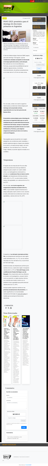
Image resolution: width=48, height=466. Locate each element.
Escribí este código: (10, 411)
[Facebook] (38, 1)
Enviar (23, 427)
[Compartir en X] (8, 308)
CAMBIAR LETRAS (40, 64)
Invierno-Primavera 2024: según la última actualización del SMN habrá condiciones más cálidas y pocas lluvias (16, 334)
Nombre (7, 395)
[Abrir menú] (2, 15)
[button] (29, 1)
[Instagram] (40, 1)
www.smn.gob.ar (22, 294)
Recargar (23, 420)
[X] (36, 1)
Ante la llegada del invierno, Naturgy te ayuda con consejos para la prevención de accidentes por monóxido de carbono (26, 333)
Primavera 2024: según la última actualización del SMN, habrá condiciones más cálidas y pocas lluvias (7, 333)
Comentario (8, 400)
